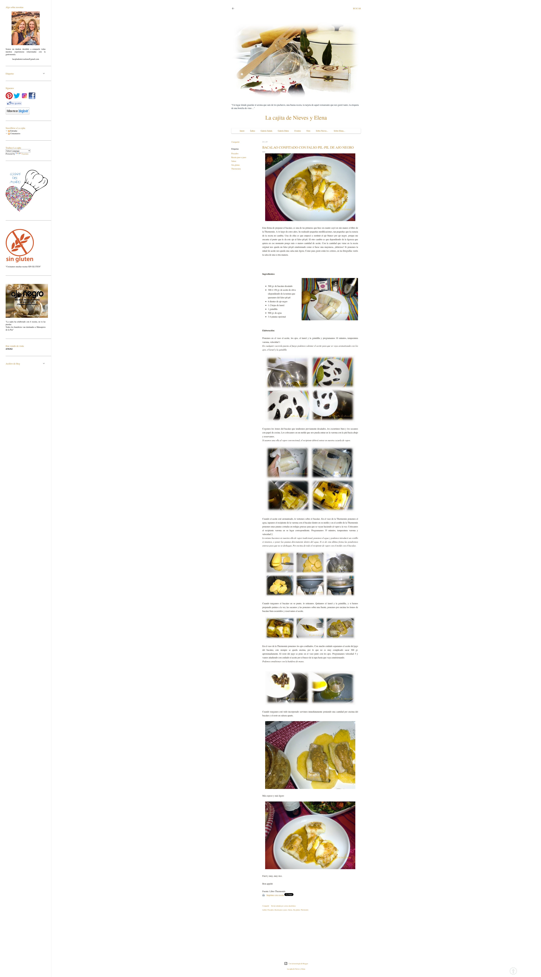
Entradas (13, 130)
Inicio (242, 130)
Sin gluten (235, 165)
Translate (24, 153)
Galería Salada (266, 130)
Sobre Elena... (339, 130)
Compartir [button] (235, 142)
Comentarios (15, 133)
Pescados (234, 153)
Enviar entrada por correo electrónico (283, 906)
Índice (252, 130)
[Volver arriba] (513, 971)
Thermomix (236, 168)
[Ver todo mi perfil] (26, 44)
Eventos (297, 130)
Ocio (308, 130)
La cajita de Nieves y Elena (296, 117)
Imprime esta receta (275, 895)
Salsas (233, 161)
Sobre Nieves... (322, 130)
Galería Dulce (283, 130)
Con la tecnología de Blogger (298, 963)
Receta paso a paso (238, 157)
